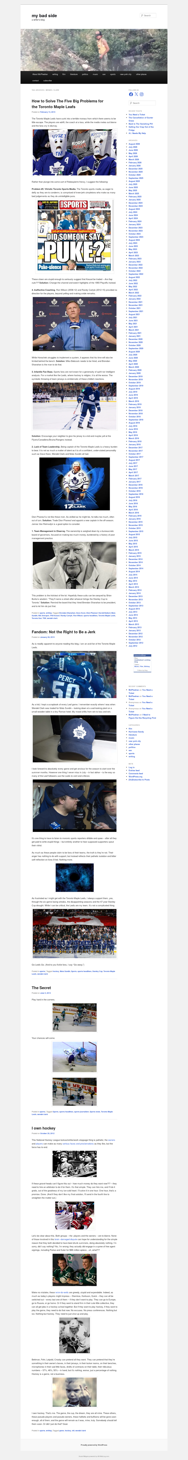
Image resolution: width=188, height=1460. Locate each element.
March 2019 (134, 401)
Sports (74, 971)
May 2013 (133, 618)
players (39, 1143)
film (64, 74)
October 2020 (135, 345)
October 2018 (135, 416)
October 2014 (135, 565)
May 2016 (133, 506)
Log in (132, 767)
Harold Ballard (104, 613)
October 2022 (135, 270)
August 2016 (134, 497)
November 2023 (136, 230)
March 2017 (134, 475)
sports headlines (91, 615)
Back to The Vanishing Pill (141, 123)
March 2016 (134, 512)
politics (85, 74)
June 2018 (133, 429)
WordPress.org (135, 776)
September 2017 (136, 456)
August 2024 (134, 209)
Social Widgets (84, 1456)
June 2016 (133, 503)
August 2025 (134, 181)
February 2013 (135, 627)
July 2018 (133, 426)
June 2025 (133, 187)
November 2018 (136, 413)
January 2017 (135, 481)
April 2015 (133, 546)
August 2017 (134, 460)
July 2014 (133, 574)
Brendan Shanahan (67, 613)
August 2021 (134, 314)
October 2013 (135, 602)
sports (113, 74)
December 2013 (135, 596)
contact (35, 80)
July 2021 (133, 317)
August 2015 (134, 534)
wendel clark (52, 618)
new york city (125, 74)
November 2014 (136, 562)
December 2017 (135, 447)
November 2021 (136, 305)
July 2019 (133, 391)
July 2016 (133, 500)
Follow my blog (142, 670)
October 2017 (135, 453)
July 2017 (133, 463)
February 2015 (135, 553)
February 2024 (135, 221)
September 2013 (136, 605)
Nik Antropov (43, 615)
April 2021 (133, 326)
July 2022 (133, 280)
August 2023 (134, 240)
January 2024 (135, 224)
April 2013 (133, 621)
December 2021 (135, 302)
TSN (44, 618)
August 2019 (134, 388)
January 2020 (135, 373)
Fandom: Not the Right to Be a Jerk (63, 631)
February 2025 (135, 196)
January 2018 (135, 444)
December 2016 (135, 484)
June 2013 (133, 614)
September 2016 (136, 494)
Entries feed (134, 770)
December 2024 (135, 202)
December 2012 (135, 633)
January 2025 (135, 199)
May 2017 (133, 469)
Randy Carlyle (66, 615)
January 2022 (135, 298)
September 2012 (136, 642)
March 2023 (134, 255)
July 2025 (133, 184)
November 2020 (136, 342)
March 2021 (134, 329)
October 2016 (135, 491)
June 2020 (133, 357)
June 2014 (133, 577)
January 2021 (135, 336)
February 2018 (135, 441)
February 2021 (135, 333)
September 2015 (136, 531)
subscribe (47, 80)
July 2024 (133, 212)
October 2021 (135, 308)
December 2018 (135, 410)
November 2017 (136, 450)
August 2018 (134, 422)
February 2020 (135, 370)
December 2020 (135, 339)
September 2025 (136, 178)
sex (104, 74)
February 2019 (135, 404)
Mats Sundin (65, 971)
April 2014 (133, 584)
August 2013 (134, 608)
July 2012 (133, 645)
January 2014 (135, 593)
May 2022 (133, 286)
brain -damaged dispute (66, 1239)
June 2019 (133, 394)
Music (136, 666)
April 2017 (133, 472)
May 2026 (133, 153)
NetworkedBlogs (140, 655)
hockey (56, 971)
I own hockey (43, 1128)
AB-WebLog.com (103, 1456)
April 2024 (133, 218)
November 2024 (136, 205)
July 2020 (133, 354)
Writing (147, 666)
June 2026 (133, 150)
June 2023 (133, 246)
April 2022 (133, 289)
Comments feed (136, 773)
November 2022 (136, 267)
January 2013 (135, 630)
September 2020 (136, 348)
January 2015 (135, 556)
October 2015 (135, 528)
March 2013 (134, 624)
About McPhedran (40, 74)
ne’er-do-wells (62, 1292)
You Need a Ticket (137, 114)
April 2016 (133, 509)
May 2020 (133, 360)
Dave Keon (80, 613)
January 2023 (135, 261)
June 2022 (133, 283)
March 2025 (134, 193)
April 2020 (133, 363)
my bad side (44, 15)
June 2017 (133, 466)
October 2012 (135, 639)
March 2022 (134, 292)
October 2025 (135, 174)
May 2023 (133, 249)
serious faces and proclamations (78, 1143)
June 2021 (133, 320)
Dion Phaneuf (92, 613)
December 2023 (135, 227)
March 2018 (134, 438)
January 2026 (135, 165)
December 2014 (135, 559)
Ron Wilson (78, 615)
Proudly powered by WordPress (94, 1445)
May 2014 (133, 580)
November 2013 (136, 599)
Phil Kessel (55, 615)
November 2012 (136, 636)
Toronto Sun (37, 618)
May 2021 (133, 323)
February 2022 (135, 295)
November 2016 (136, 487)
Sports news (95, 1111)
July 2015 (133, 537)
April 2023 (133, 252)
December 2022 (135, 264)
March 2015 (134, 549)
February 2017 (135, 478)
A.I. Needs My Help (137, 133)
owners (111, 1139)
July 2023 (133, 243)
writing (55, 74)
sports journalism (81, 1111)
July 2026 (133, 147)
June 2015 (133, 540)
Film (141, 666)
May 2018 (133, 432)
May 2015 (133, 543)
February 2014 (135, 590)
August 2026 (134, 143)
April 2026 (133, 156)
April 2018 (133, 435)
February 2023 (135, 258)
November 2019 (136, 379)
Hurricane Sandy (136, 731)
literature (74, 74)
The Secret (41, 987)
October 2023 (135, 233)
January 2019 (135, 407)
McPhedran (134, 689)
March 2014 (134, 587)
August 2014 (134, 571)
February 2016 (135, 515)
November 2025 (136, 171)
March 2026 (134, 159)
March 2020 (134, 367)
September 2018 (136, 419)
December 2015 (135, 521)
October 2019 (135, 382)
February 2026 (135, 162)
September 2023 (136, 236)
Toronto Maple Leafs (106, 615)
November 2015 (136, 525)
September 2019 (136, 385)
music (95, 74)
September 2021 (136, 311)
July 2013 (133, 611)
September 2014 (136, 568)
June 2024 (133, 215)
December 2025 (135, 168)
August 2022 (134, 277)
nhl (73, 1430)
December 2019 (135, 376)
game (61, 1430)
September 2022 (136, 274)
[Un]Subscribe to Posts (139, 779)
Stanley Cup (97, 971)
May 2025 (133, 190)
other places (141, 74)
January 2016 (135, 518)
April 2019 (133, 398)
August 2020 (134, 351)
